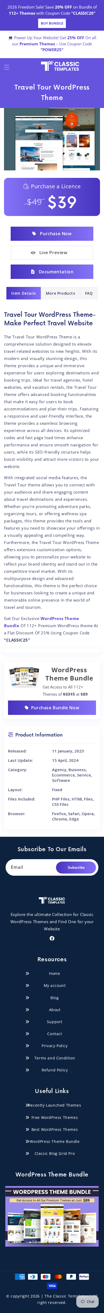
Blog (54, 997)
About (55, 1009)
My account (55, 985)
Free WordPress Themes (54, 1117)
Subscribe (76, 868)
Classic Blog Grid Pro (55, 1153)
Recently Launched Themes (54, 1105)
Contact (54, 1033)
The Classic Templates (66, 1296)
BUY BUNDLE (52, 23)
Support (54, 1021)
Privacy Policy (54, 1045)
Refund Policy (55, 1069)
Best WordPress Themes (54, 1129)
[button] (7, 67)
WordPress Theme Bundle (54, 1141)
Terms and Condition (54, 1057)
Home (54, 973)
